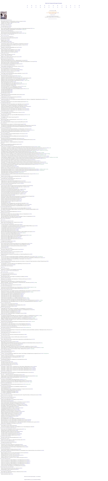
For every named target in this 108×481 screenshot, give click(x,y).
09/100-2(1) (17, 172)
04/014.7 (29, 348)
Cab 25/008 (17, 22)
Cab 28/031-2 (20, 412)
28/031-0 (18, 406)
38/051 (26, 359)
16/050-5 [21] (21, 379)
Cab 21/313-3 (33, 231)
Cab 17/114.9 (41, 353)
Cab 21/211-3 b (26, 457)
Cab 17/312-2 (24, 88)
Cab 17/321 (33, 339)
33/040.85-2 (16, 303)
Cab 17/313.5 (20, 119)
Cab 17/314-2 (27, 131)
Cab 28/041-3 (21, 222)
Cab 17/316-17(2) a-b (32, 159)
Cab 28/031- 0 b (23, 418)
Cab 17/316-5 (35, 146)
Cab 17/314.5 (26, 133)
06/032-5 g (33, 309)
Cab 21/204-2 (24, 21)
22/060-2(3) (22, 296)
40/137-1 (15, 397)
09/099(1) (20, 87)
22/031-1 (24, 465)
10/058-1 (47, 261)
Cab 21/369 (29, 263)
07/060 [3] (30, 204)
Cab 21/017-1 (23, 439)
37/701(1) (35, 125)
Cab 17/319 (26, 235)
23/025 (12, 361)
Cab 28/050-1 (25, 471)
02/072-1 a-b (19, 345)
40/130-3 (26, 60)
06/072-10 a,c (38, 300)
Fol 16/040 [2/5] (22, 183)
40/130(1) (17, 62)
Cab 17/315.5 (20, 144)
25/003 (33, 426)
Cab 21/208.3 (19, 217)
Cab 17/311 (13, 54)
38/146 (26, 386)
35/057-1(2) (32, 372)
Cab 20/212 (23, 94)
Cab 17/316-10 (41, 158)
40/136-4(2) (17, 392)
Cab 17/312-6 (21, 86)
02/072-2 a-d (39, 347)
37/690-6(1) (24, 124)
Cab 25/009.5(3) (26, 276)
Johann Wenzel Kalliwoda (5, 35)
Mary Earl (3, 267)
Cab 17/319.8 (35, 256)
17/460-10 (31, 28)
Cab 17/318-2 (26, 191)
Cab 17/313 (25, 114)
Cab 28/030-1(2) (18, 410)
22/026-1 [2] (22, 294)
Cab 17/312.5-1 (23, 112)
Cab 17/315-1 (22, 138)
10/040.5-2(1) (23, 171)
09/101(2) (33, 196)
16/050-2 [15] (15, 274)
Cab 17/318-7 (24, 189)
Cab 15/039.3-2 (35, 346)
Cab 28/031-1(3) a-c (11, 417)
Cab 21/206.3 (20, 47)
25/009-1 (19, 68)
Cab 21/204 (10, 23)
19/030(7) (11, 92)
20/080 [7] (26, 105)
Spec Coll (43, 257)
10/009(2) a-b (22, 80)
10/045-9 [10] (21, 288)
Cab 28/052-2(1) (35, 366)
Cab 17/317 (19, 178)
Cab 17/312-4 (14, 81)
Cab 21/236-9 (42, 450)
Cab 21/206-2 (10, 41)
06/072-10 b (37, 301)
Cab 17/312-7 (15, 75)
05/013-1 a (31, 308)
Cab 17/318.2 (18, 211)
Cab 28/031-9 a (25, 404)
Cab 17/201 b (33, 216)
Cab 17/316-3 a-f (37, 150)
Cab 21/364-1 (19, 449)
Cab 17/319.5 (30, 243)
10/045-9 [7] (32, 282)
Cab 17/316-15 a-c (47, 157)
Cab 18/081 (30, 380)
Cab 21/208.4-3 (20, 224)
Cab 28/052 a (25, 445)
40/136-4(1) (17, 391)
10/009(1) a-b (24, 79)
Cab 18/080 (25, 334)
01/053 (26, 101)
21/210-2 (29, 244)
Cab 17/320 (23, 327)
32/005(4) (17, 430)
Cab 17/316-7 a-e (37, 164)
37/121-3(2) (20, 269)
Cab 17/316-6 (43, 163)
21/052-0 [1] (29, 106)
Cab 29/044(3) (24, 313)
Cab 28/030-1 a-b (19, 237)
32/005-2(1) (18, 432)
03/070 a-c (24, 197)
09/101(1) (32, 185)
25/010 (16, 425)
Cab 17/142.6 (19, 437)
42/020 (22, 444)
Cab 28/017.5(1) (29, 419)
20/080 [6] (24, 107)
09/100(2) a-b (37, 170)
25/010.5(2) (21, 431)
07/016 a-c (20, 198)
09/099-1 (19, 49)
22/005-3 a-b (28, 462)
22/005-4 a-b (28, 463)
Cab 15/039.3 (16, 341)
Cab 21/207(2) (17, 166)
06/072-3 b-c (37, 315)
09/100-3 (30, 151)
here (58, 12)
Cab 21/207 (15, 165)
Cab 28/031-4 (23, 403)
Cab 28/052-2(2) (33, 367)
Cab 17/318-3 (24, 192)
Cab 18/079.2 (28, 205)
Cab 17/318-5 (21, 190)
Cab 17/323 (23, 384)
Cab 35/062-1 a (30, 321)
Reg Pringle (31, 479)
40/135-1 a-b (21, 238)
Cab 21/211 (17, 456)
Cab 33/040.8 (17, 230)
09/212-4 (21, 29)
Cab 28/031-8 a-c (21, 399)
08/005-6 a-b (44, 99)
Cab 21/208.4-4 (20, 236)
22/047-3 (25, 281)
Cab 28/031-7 (26, 405)
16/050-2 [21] (21, 249)
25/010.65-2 (17, 469)
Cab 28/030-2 (17, 229)
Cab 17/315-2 (33, 139)
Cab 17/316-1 (39, 152)
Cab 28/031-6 (23, 411)
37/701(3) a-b (30, 126)
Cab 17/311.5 (26, 73)
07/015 (27, 43)
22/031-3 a (23, 464)
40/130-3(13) (35, 61)
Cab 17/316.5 (27, 176)
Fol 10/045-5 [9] (28, 287)
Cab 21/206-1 (8, 40)
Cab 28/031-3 (20, 423)
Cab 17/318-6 (27, 203)
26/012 (37, 209)
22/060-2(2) (22, 295)
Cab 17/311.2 (22, 66)
